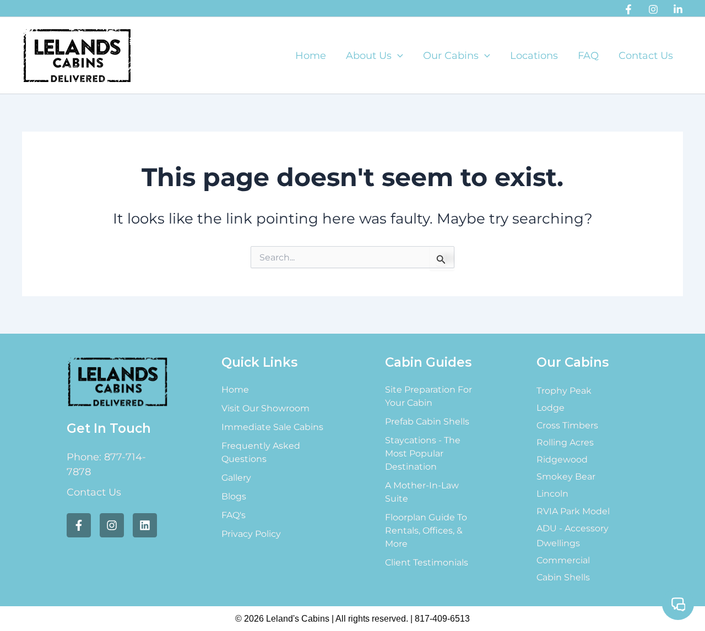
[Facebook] (628, 9)
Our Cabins (451, 56)
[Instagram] (653, 9)
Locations (534, 56)
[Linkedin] (678, 9)
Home (310, 56)
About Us (369, 56)
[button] (397, 56)
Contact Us (646, 56)
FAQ (588, 56)
